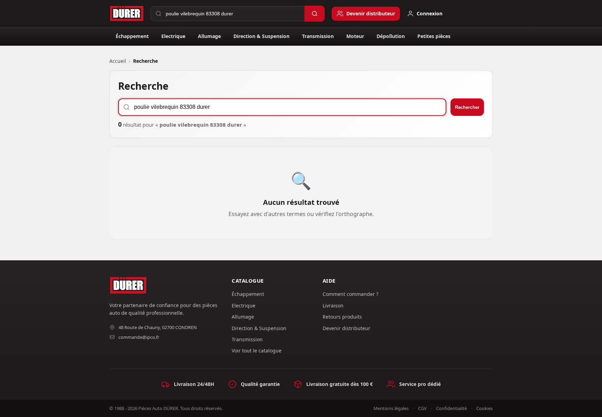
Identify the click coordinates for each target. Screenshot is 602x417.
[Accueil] (126, 13)
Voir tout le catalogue (256, 350)
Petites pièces (433, 36)
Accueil (117, 61)
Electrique (173, 36)
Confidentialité (451, 408)
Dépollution (391, 36)
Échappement (132, 36)
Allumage (209, 36)
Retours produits (342, 316)
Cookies (484, 408)
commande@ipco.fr (138, 337)
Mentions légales (391, 408)
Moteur (355, 36)
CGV (422, 408)
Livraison (333, 305)
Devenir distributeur (346, 328)
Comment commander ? (350, 294)
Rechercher (467, 107)
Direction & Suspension (261, 36)
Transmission (318, 36)
